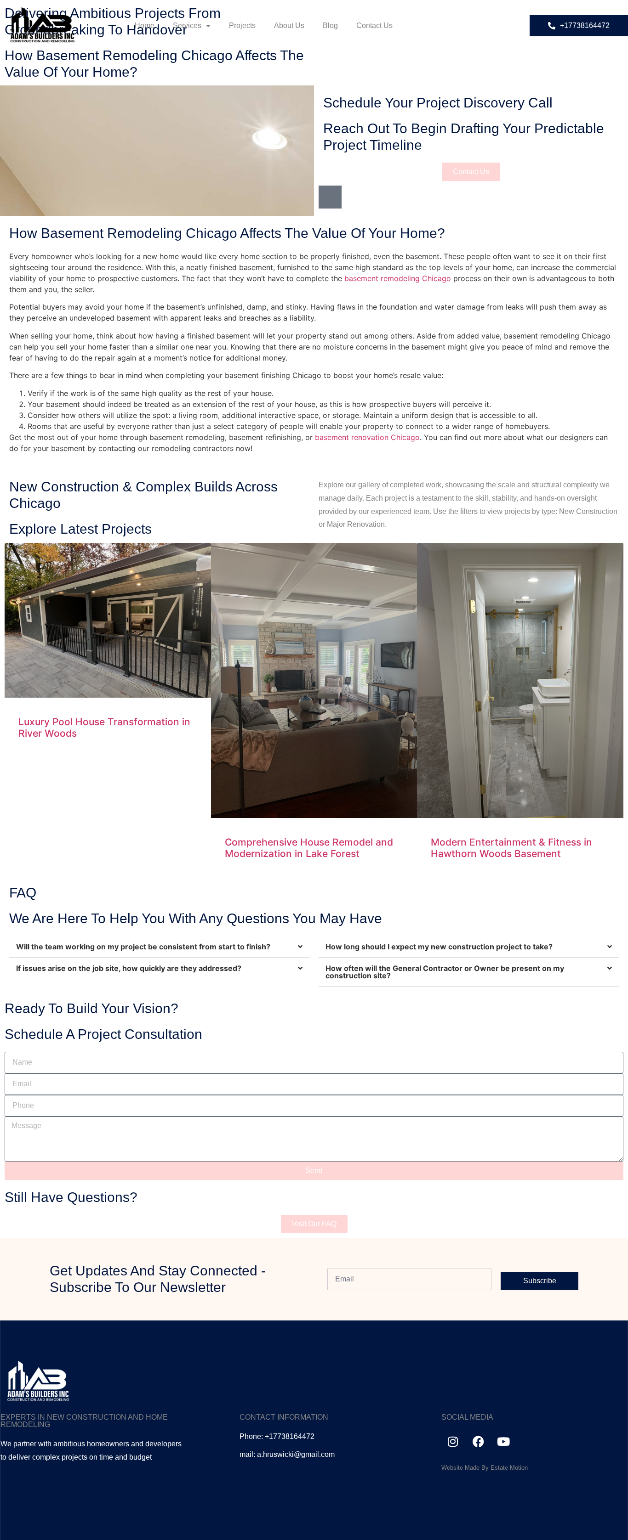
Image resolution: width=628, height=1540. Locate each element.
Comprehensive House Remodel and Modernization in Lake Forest (309, 847)
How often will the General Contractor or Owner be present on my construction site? (444, 972)
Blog (330, 25)
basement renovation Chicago (367, 437)
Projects (242, 25)
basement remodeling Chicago (397, 278)
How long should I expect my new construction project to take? (439, 946)
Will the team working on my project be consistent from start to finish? (143, 946)
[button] (159, 947)
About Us (289, 25)
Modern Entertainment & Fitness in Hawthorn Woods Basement (511, 847)
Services (187, 25)
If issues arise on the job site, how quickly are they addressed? (128, 968)
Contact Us (374, 25)
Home (144, 25)
